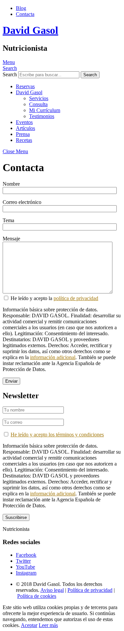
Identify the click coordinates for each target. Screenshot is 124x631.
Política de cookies (36, 596)
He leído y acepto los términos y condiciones (57, 434)
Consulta (38, 104)
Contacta (25, 14)
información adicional (52, 357)
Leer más (48, 625)
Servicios (38, 98)
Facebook (26, 555)
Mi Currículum (44, 110)
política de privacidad (76, 298)
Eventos (24, 122)
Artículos (25, 128)
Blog (21, 8)
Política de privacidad (89, 590)
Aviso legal (52, 590)
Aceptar (29, 625)
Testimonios (41, 116)
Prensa (23, 134)
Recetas (24, 140)
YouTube (25, 567)
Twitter (23, 561)
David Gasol (30, 30)
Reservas (25, 86)
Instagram (26, 573)
